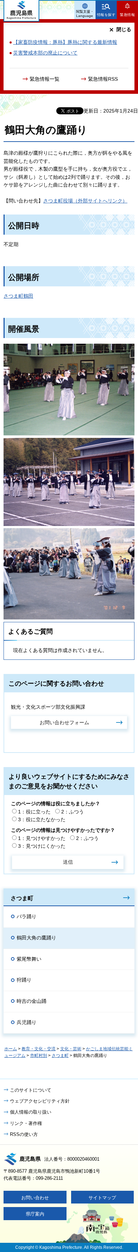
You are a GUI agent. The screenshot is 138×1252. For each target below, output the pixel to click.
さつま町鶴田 (18, 296)
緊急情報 (127, 15)
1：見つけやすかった (41, 838)
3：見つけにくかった (41, 846)
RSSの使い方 (24, 1134)
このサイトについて (30, 1090)
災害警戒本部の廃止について (45, 53)
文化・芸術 (70, 1048)
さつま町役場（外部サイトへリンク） (85, 201)
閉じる (123, 29)
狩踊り (24, 980)
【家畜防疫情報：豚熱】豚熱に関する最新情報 (65, 42)
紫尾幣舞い (29, 959)
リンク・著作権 (26, 1123)
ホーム (10, 1048)
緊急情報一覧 (44, 79)
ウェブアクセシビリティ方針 (40, 1101)
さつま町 (22, 898)
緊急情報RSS (103, 79)
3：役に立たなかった (41, 819)
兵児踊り (26, 1022)
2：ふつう (72, 811)
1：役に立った (34, 811)
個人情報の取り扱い (30, 1112)
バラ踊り (26, 916)
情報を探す (106, 15)
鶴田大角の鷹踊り (36, 938)
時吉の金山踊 (31, 1001)
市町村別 (38, 1055)
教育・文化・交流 (39, 1048)
